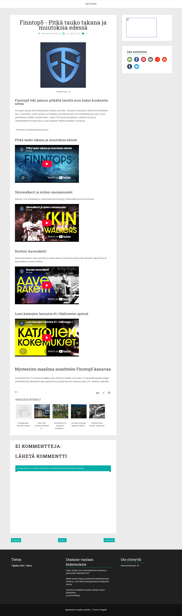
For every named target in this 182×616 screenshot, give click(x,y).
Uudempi (16, 540)
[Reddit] (109, 392)
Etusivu (62, 540)
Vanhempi (109, 540)
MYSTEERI (91, 4)
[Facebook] (103, 392)
